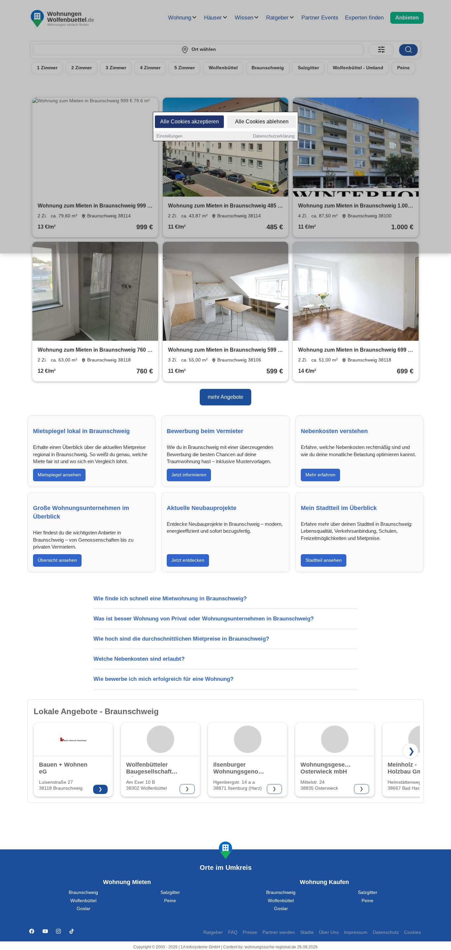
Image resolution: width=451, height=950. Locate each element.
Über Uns (329, 932)
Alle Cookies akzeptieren (189, 121)
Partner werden (278, 932)
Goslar (83, 908)
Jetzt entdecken (187, 560)
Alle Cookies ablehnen (262, 121)
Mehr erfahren (320, 474)
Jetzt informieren (188, 474)
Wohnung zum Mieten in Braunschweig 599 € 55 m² (224, 350)
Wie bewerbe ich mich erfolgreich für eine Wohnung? (163, 679)
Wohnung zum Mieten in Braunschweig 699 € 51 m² (354, 350)
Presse (250, 932)
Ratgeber (213, 932)
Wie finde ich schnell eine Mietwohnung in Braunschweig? (170, 598)
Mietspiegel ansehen (59, 474)
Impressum (355, 932)
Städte (307, 932)
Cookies (412, 932)
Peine (170, 900)
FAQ (232, 932)
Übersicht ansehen (57, 560)
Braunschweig (83, 892)
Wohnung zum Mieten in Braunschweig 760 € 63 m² (94, 350)
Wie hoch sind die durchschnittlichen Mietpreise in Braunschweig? (181, 639)
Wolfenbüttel (83, 900)
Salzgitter (170, 892)
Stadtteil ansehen (323, 560)
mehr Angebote (225, 397)
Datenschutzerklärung (274, 136)
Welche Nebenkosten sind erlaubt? (139, 659)
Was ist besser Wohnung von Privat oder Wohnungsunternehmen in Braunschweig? (203, 619)
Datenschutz (386, 932)
